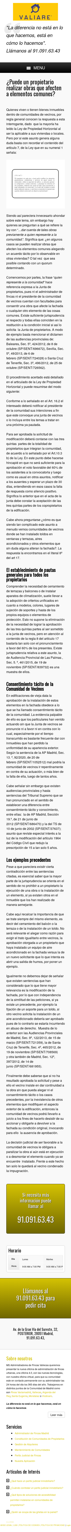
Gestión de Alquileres (26, 1444)
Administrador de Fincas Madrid (32, 1433)
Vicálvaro (47, 1396)
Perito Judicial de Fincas (28, 1455)
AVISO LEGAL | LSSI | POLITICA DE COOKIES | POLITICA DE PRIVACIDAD (32, 1525)
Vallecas (36, 1392)
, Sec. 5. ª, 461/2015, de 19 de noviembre (34, 662)
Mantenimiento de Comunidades (32, 1449)
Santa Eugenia (20, 1396)
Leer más (56, 1415)
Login (68, 1525)
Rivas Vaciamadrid (21, 1392)
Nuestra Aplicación (25, 1460)
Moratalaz (34, 1396)
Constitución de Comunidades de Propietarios (39, 1438)
